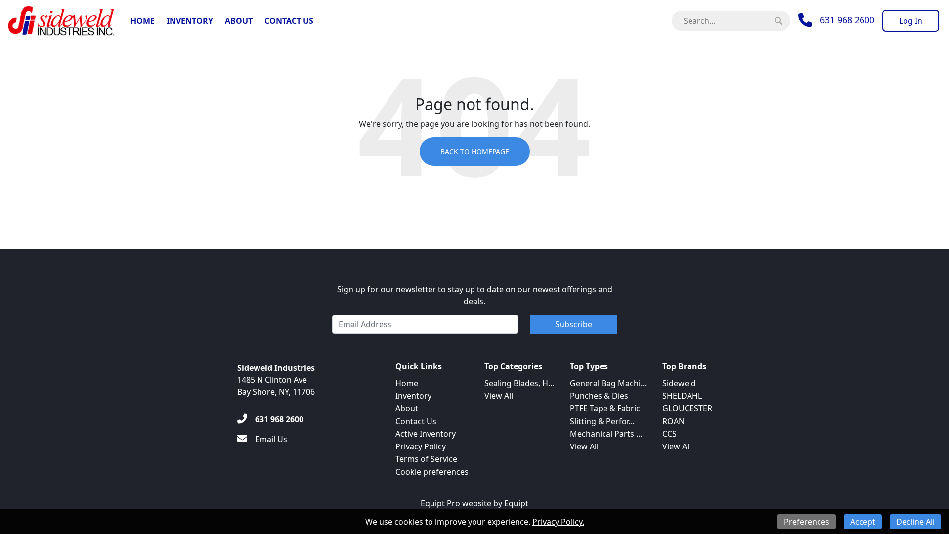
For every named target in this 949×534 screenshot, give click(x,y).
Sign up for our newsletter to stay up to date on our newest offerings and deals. (474, 295)
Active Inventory (425, 433)
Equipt (516, 503)
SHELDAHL (682, 395)
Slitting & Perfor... (602, 421)
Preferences (806, 521)
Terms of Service (426, 458)
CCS (669, 433)
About (239, 20)
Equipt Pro (441, 503)
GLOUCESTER (687, 408)
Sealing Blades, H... (519, 383)
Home (142, 20)
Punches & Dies (599, 395)
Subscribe (573, 324)
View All (498, 395)
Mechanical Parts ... (606, 433)
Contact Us (288, 20)
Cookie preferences (432, 471)
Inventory (190, 20)
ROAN (673, 421)
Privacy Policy (420, 446)
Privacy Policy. (558, 521)
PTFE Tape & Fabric (605, 408)
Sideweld (679, 383)
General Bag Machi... (608, 383)
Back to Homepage (474, 151)
